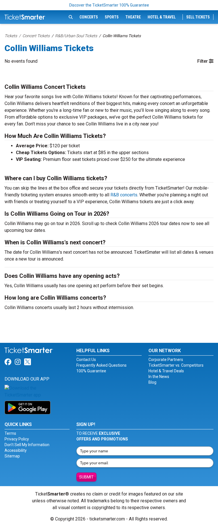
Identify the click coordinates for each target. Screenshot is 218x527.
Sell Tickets (198, 17)
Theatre (133, 17)
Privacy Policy (17, 439)
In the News (158, 376)
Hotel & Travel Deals (166, 371)
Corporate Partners (165, 359)
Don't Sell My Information (27, 444)
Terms (10, 433)
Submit (86, 477)
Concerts (88, 17)
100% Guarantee (91, 371)
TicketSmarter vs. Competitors (176, 365)
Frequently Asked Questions (101, 365)
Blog (152, 382)
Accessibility (16, 450)
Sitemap (12, 456)
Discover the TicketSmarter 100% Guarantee (109, 5)
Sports (112, 17)
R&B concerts (123, 195)
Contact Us (86, 359)
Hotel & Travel (162, 17)
